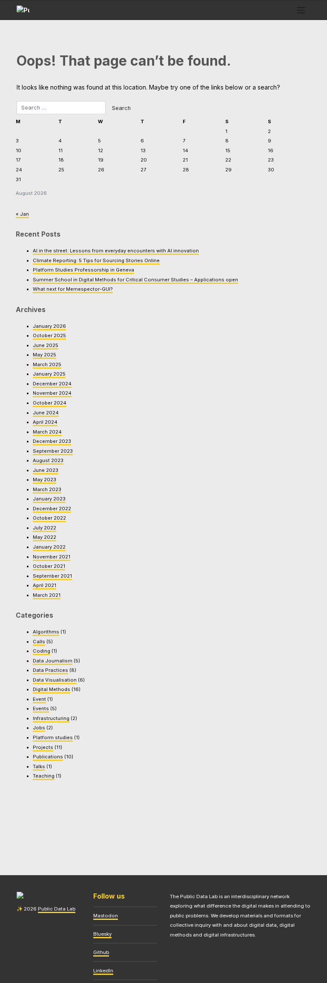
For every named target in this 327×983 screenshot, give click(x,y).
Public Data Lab (56, 909)
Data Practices (50, 670)
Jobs (39, 728)
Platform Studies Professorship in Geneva (83, 270)
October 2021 (49, 566)
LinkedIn (103, 971)
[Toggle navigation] (301, 9)
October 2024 (49, 403)
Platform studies (53, 737)
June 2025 (45, 345)
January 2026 (49, 326)
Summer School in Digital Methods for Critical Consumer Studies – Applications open (135, 280)
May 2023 (44, 480)
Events (41, 708)
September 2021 (52, 576)
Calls (39, 642)
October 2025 (49, 335)
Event (39, 699)
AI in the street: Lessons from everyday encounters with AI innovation (116, 251)
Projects (43, 747)
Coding (41, 651)
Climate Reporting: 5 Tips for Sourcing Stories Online (96, 260)
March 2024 (47, 432)
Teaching (43, 776)
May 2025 (44, 355)
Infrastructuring (51, 718)
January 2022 (49, 547)
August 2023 (48, 460)
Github (101, 952)
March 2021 (46, 595)
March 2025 (47, 364)
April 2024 (45, 422)
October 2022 (49, 518)
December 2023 (52, 441)
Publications (48, 757)
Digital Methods (51, 689)
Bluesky (102, 934)
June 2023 (45, 470)
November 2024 (52, 393)
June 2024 (46, 413)
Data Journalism (52, 661)
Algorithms (46, 632)
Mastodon (105, 916)
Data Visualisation (55, 680)
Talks (39, 766)
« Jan (22, 214)
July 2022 (44, 528)
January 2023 (49, 499)
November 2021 (51, 557)
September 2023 (53, 451)
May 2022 (44, 537)
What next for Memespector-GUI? (73, 289)
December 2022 (52, 509)
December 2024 (52, 384)
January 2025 (49, 374)
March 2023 (47, 489)
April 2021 (44, 585)
